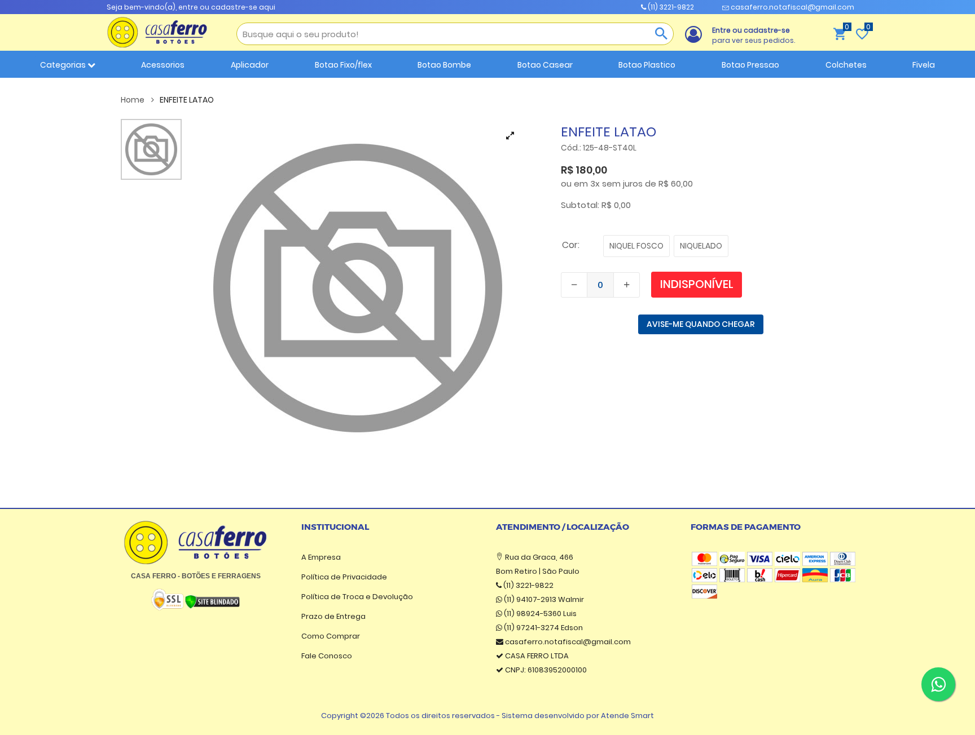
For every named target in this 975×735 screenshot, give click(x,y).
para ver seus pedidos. (753, 35)
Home (133, 99)
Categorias (63, 64)
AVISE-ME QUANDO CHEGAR (701, 324)
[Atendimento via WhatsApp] (938, 684)
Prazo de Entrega (333, 616)
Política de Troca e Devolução (357, 596)
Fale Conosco (326, 655)
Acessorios (163, 64)
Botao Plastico (646, 64)
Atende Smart (627, 715)
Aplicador (250, 64)
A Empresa (321, 557)
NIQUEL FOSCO (636, 245)
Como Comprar (330, 636)
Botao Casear (545, 64)
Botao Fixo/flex (343, 64)
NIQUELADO (701, 245)
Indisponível (697, 284)
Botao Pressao (750, 64)
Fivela (923, 64)
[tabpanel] (357, 288)
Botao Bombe (444, 64)
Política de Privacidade (344, 577)
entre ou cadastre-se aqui (226, 7)
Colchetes (846, 64)
